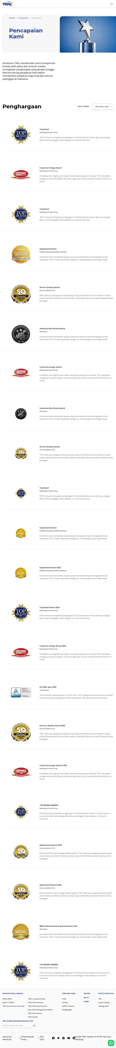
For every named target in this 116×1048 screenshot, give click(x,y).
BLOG (86, 998)
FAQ (100, 999)
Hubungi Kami (103, 1006)
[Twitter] (58, 1038)
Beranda (12, 18)
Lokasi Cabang (103, 1002)
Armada (65, 1002)
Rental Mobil (7, 999)
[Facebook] (53, 1038)
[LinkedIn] (74, 1038)
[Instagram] (63, 1038)
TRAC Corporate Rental (36, 999)
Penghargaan (67, 1010)
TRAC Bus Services (35, 1013)
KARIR (86, 1002)
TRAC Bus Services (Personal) (13, 1006)
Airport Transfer (8, 1002)
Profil (64, 999)
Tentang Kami (23, 18)
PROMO (87, 993)
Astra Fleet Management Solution (40, 1010)
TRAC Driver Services (35, 1002)
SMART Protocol (68, 1006)
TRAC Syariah (33, 1017)
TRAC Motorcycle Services (37, 1006)
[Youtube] (68, 1038)
